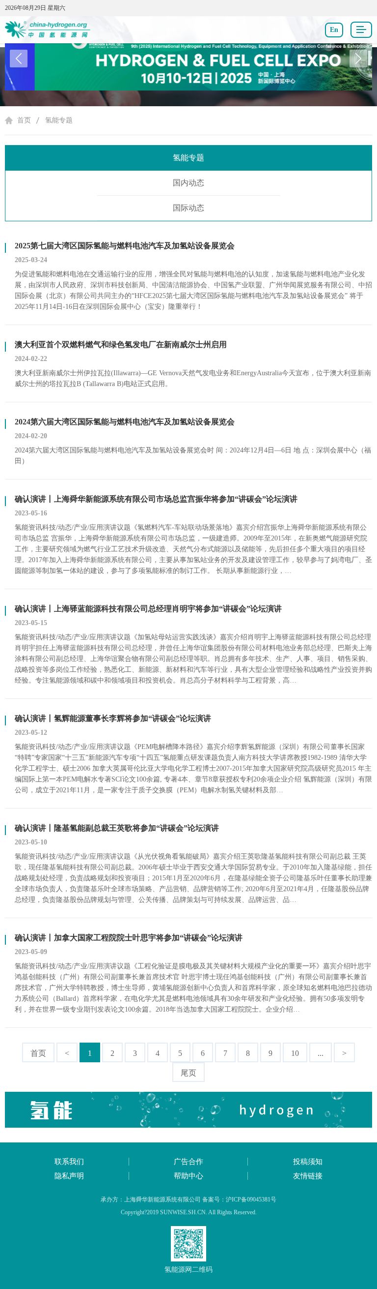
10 (295, 1053)
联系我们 (69, 1162)
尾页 (188, 1073)
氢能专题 (59, 120)
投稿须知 (308, 1162)
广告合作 (188, 1162)
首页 (24, 120)
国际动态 (188, 208)
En (334, 29)
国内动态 (188, 183)
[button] (358, 58)
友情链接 (308, 1176)
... (320, 1053)
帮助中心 (188, 1176)
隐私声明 (69, 1176)
